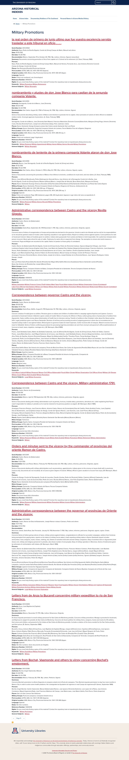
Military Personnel (26, 144)
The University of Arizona (79, 753)
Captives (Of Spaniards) (104, 585)
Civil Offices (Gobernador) (52, 372)
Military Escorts (103, 287)
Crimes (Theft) (41, 284)
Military (27, 86)
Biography (33, 86)
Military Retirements (39, 84)
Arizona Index (23, 19)
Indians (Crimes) (73, 284)
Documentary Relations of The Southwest (44, 19)
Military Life (39, 287)
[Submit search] (114, 2)
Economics (37, 289)
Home (15, 19)
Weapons (51, 585)
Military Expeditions (26, 652)
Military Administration (98, 438)
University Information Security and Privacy (64, 750)
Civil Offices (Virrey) (95, 372)
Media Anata (94, 287)
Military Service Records (65, 144)
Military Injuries (65, 502)
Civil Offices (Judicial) (19, 372)
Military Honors (52, 144)
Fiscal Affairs (63, 284)
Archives (28, 587)
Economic (37, 589)
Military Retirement (83, 287)
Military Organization (86, 284)
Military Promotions (26, 84)
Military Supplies (17, 585)
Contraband (113, 287)
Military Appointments (39, 144)
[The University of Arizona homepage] (24, 2)
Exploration (44, 589)
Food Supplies (63, 585)
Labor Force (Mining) (18, 287)
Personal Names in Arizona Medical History (74, 19)
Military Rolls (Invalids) (56, 287)
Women (41, 372)
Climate (72, 372)
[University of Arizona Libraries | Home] (28, 731)
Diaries (48, 587)
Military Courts (16, 375)
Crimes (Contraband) (99, 284)
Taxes (57, 284)
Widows (46, 287)
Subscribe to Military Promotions (12, 722)
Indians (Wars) (50, 284)
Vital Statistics (30, 287)
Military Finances (30, 284)
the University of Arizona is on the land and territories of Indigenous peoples (57, 741)
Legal (26, 289)
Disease (113, 372)
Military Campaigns (18, 284)
